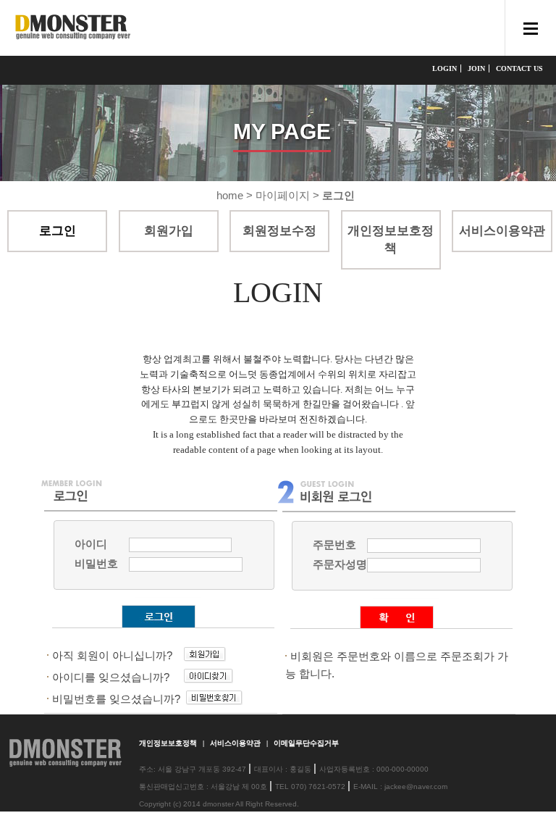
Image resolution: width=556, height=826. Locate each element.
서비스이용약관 (236, 743)
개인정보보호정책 (169, 743)
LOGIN (444, 68)
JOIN (476, 68)
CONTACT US (519, 68)
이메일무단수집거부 (306, 743)
